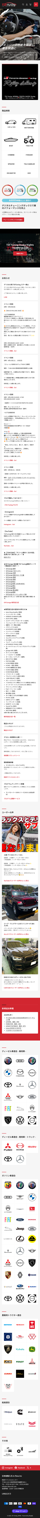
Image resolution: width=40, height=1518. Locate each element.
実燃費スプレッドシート (12, 755)
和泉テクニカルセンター (12, 777)
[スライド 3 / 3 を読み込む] (22, 97)
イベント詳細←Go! (10, 351)
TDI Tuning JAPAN (16, 1515)
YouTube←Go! (9, 546)
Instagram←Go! (9, 524)
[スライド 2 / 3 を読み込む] (20, 97)
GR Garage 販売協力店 (11, 602)
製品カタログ (8, 730)
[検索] (23, 4)
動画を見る (20, 253)
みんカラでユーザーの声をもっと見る (16, 934)
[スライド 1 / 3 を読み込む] (18, 97)
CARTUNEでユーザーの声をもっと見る (17, 988)
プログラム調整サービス (12, 799)
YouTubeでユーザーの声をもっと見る (16, 881)
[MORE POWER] (32, 1451)
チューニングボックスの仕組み (13, 220)
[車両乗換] (8, 1451)
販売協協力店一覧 (10, 717)
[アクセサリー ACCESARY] (20, 1451)
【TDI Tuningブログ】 (11, 505)
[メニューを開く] (36, 4)
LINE (5, 297)
